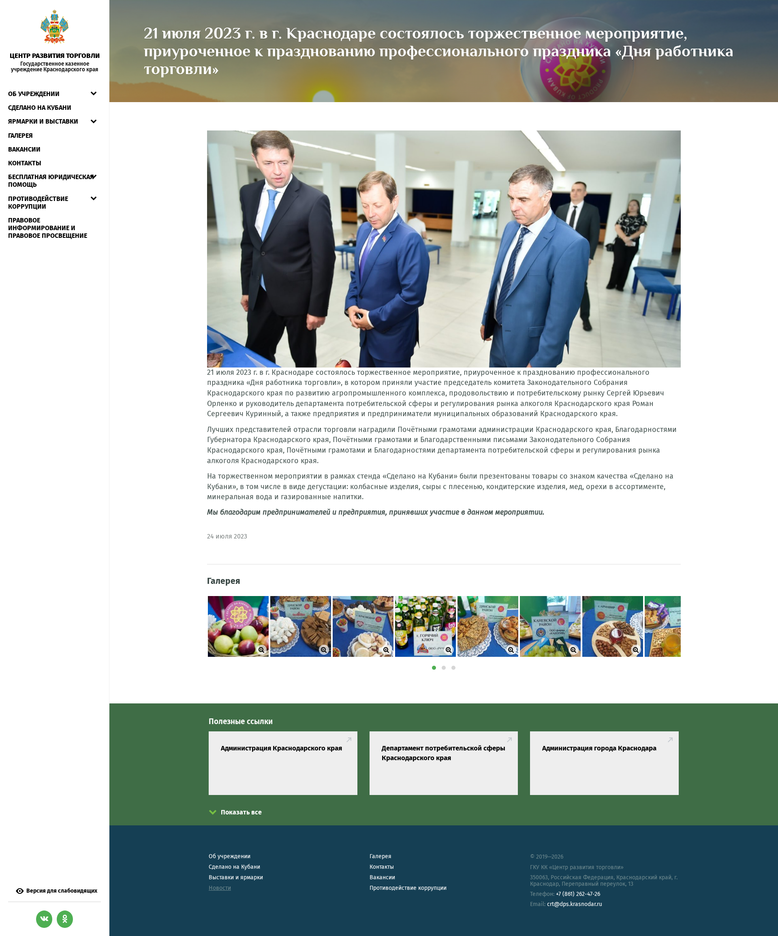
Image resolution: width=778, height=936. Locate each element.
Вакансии (24, 149)
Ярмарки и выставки (43, 121)
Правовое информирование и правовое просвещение (47, 227)
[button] (434, 668)
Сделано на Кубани (234, 866)
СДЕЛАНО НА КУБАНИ (39, 107)
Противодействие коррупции (38, 202)
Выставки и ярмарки (236, 877)
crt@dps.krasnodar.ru (574, 904)
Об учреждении (34, 94)
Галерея (20, 135)
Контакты (24, 163)
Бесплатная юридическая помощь (51, 180)
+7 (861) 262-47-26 (578, 894)
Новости (220, 888)
